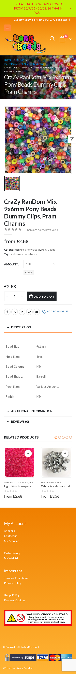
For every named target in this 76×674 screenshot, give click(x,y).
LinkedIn (22, 312)
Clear (28, 272)
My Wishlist (11, 558)
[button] (56, 437)
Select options (28, 453)
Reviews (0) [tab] (20, 421)
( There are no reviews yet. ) (41, 229)
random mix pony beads (23, 254)
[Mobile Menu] (7, 27)
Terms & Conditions (16, 578)
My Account (11, 541)
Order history (12, 553)
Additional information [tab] (31, 411)
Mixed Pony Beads (29, 249)
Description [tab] (21, 327)
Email (36, 312)
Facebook (7, 312)
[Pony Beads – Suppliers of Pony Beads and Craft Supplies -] (26, 44)
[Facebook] (69, 19)
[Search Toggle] (52, 39)
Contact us (10, 536)
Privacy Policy (12, 583)
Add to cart (44, 296)
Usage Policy (11, 595)
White (58, 482)
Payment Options (14, 600)
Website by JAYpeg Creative (18, 668)
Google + (29, 312)
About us (9, 530)
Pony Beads (48, 249)
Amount (11, 264)
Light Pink (9, 482)
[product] (19, 462)
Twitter (14, 312)
